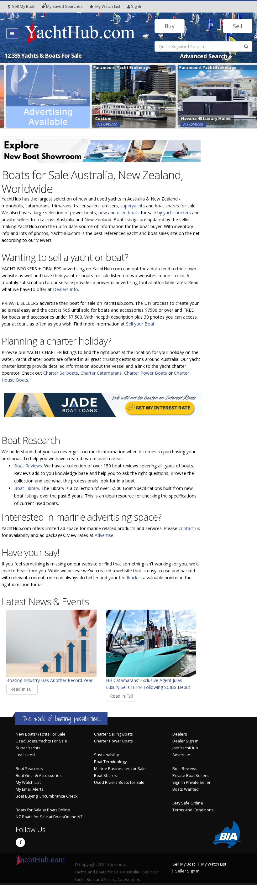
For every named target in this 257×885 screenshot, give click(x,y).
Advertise (104, 535)
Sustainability (106, 754)
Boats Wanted (185, 789)
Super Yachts (28, 748)
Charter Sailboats (60, 373)
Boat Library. (27, 488)
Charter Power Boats (145, 373)
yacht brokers (177, 213)
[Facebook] (20, 842)
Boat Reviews (184, 768)
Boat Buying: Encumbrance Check (46, 796)
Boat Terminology (110, 761)
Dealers (179, 734)
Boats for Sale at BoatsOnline (43, 810)
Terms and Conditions (193, 810)
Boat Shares (105, 775)
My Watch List (28, 782)
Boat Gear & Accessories (39, 775)
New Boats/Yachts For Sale (41, 734)
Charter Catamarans (101, 373)
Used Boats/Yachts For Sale (41, 741)
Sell (237, 26)
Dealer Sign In (185, 741)
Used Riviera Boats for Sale (119, 782)
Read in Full (22, 689)
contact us (189, 528)
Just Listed (25, 754)
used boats (128, 213)
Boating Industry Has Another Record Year (49, 680)
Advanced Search (203, 56)
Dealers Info (65, 289)
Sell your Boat (140, 324)
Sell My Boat (22, 6)
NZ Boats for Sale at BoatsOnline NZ (49, 817)
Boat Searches (29, 768)
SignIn (137, 6)
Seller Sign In (187, 871)
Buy (169, 26)
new (102, 213)
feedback (128, 577)
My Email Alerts (30, 789)
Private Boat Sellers (190, 775)
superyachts (132, 206)
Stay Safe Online (187, 803)
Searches (64, 6)
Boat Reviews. (28, 466)
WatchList (107, 6)
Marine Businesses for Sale (120, 768)
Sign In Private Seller (191, 782)
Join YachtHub (185, 748)
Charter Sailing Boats (113, 734)
